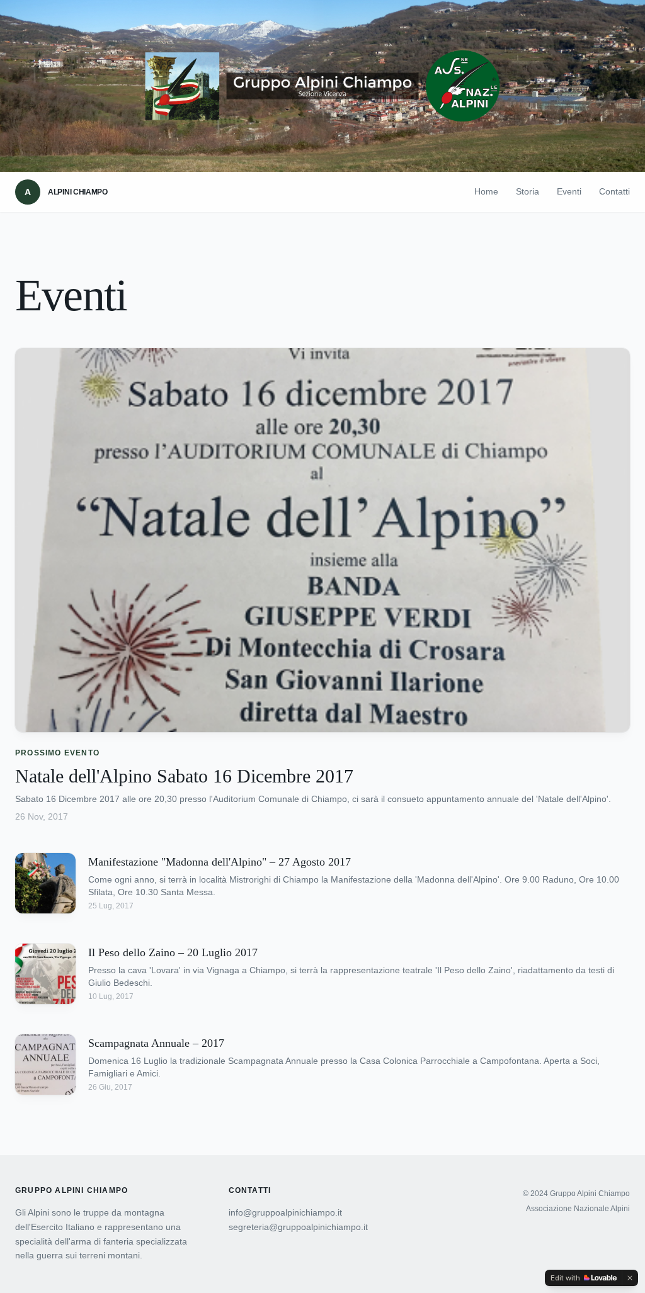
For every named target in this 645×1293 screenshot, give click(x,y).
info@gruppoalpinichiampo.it (285, 1212)
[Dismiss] (629, 1277)
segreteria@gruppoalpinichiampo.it (298, 1227)
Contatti (614, 191)
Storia (527, 191)
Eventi (569, 191)
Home (486, 191)
